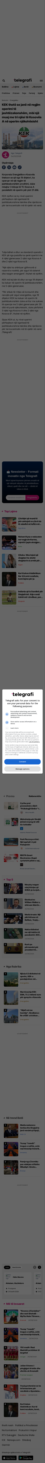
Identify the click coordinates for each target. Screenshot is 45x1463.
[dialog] (22, 731)
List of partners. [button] (34, 742)
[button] (22, 728)
